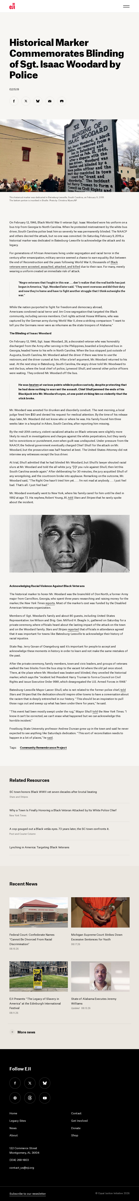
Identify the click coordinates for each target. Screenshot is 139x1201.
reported (73, 629)
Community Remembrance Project (43, 747)
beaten (34, 384)
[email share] (49, 101)
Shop (74, 1135)
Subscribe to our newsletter (27, 1193)
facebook (15, 1083)
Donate (75, 1128)
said (50, 737)
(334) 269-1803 (19, 1159)
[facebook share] (13, 101)
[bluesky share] (37, 101)
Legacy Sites (17, 1120)
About (13, 1135)
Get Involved (79, 1120)
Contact (76, 1113)
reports (50, 603)
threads (29, 1097)
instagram (15, 1097)
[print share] (61, 101)
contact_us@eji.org (21, 1167)
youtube (44, 1097)
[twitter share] (25, 101)
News (13, 1128)
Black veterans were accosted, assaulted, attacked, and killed (63, 264)
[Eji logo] (12, 6)
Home (13, 1113)
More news (26, 1031)
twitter (29, 1083)
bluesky (44, 1083)
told (70, 497)
